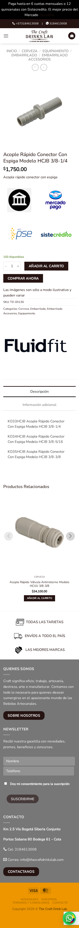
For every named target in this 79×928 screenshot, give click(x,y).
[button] (6, 35)
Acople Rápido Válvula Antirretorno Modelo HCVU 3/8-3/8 (39, 584)
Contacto (60, 902)
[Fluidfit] (36, 345)
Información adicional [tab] (39, 404)
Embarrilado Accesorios (48, 57)
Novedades (30, 899)
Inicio (12, 51)
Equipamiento (55, 51)
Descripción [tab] (39, 391)
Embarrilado (24, 55)
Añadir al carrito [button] (39, 598)
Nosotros (49, 899)
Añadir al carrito (46, 266)
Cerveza (30, 51)
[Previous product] (43, 67)
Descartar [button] (46, 15)
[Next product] (35, 67)
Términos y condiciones (31, 902)
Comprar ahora (23, 278)
